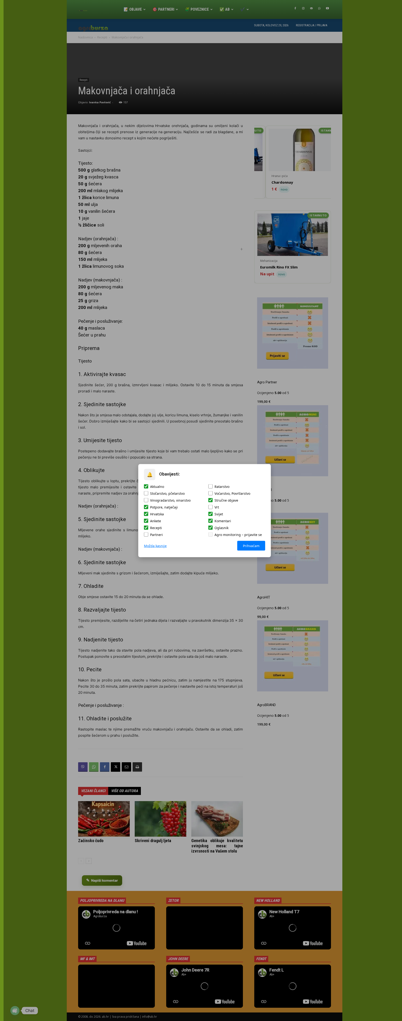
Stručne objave (226, 500)
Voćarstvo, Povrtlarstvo (232, 493)
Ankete (155, 520)
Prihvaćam (251, 545)
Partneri (156, 534)
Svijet (218, 514)
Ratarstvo (221, 486)
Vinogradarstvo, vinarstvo (170, 500)
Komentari (222, 520)
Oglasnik (221, 527)
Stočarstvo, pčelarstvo (167, 493)
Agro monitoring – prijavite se (238, 534)
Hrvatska (157, 514)
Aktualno (157, 486)
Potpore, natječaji (164, 507)
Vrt (216, 507)
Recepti (156, 527)
